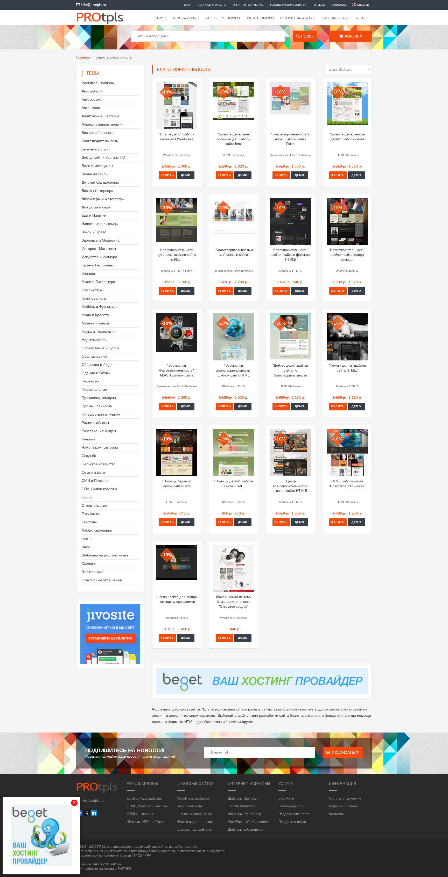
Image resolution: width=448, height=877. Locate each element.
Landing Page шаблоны (144, 798)
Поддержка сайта (292, 822)
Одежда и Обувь (96, 373)
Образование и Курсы (100, 348)
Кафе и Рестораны (98, 265)
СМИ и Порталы (95, 481)
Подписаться (344, 752)
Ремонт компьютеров (100, 447)
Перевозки (91, 381)
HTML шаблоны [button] (185, 18)
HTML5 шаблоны (140, 814)
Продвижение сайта (294, 814)
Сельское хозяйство (99, 464)
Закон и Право (94, 232)
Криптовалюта (94, 298)
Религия (88, 439)
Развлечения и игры (99, 431)
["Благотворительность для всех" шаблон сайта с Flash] (176, 220)
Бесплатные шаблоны (194, 829)
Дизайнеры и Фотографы (103, 199)
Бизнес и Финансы (97, 133)
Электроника (92, 572)
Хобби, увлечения (97, 530)
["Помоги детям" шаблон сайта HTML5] (347, 336)
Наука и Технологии (99, 331)
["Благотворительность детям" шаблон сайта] (347, 103)
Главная (83, 57)
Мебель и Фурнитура (99, 307)
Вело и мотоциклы (97, 166)
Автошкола (91, 108)
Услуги (160, 18)
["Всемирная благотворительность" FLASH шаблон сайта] (176, 332)
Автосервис (91, 99)
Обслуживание (94, 356)
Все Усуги (286, 798)
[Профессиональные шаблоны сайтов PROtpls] (106, 17)
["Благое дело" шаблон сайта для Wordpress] (176, 105)
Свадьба (89, 456)
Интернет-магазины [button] (296, 18)
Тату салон (91, 514)
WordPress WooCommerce (248, 822)
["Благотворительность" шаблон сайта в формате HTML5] (290, 221)
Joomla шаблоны (260, 18)
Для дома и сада (96, 207)
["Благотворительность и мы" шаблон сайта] (233, 216)
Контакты (339, 4)
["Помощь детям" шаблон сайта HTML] (233, 452)
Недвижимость (94, 340)
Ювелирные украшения (102, 580)
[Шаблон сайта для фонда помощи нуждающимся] (176, 562)
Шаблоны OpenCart (243, 798)
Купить (167, 175)
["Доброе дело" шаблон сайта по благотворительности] (290, 336)
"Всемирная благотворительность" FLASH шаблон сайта (176, 370)
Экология (89, 563)
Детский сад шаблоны (100, 182)
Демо (186, 175)
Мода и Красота (95, 315)
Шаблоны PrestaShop (244, 814)
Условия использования (288, 4)
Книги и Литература (98, 282)
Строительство (94, 505)
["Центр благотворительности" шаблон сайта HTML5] (290, 452)
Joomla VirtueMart (241, 806)
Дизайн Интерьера (97, 191)
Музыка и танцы (95, 323)
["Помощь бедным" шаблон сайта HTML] (176, 452)
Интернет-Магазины (99, 249)
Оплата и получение (248, 4)
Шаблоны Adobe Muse (194, 814)
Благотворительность (100, 141)
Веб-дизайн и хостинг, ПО (103, 157)
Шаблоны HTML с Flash (145, 822)
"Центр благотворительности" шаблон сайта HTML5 (290, 486)
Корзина (352, 36)
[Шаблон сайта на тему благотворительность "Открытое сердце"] (233, 568)
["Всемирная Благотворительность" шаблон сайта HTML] (233, 336)
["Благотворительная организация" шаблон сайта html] (233, 101)
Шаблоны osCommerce (245, 829)
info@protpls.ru (93, 5)
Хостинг (362, 18)
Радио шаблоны (95, 423)
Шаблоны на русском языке (105, 555)
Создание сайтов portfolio (98, 864)
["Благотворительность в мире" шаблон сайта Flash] (290, 98)
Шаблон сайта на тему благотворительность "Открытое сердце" (233, 601)
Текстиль (89, 522)
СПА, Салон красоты (99, 489)
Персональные (94, 389)
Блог (187, 4)
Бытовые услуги (95, 149)
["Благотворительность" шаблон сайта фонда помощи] (347, 221)
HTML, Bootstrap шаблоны (147, 806)
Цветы (87, 539)
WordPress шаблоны (223, 18)
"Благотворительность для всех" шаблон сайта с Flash (177, 255)
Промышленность (97, 406)
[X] (86, 813)
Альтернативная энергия (103, 124)
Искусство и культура (99, 257)
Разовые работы (291, 806)
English (363, 4)
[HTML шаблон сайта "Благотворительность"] (347, 452)
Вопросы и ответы (212, 4)
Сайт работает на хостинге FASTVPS (103, 869)
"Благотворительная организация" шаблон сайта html (233, 139)
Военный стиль (94, 174)
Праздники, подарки (99, 398)
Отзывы (320, 4)
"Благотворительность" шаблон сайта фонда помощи (347, 255)
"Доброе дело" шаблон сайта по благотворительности (290, 370)
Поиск (307, 36)
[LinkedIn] (94, 813)
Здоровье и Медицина (101, 240)
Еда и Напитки (94, 215)
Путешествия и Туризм (101, 414)
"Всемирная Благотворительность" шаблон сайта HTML (233, 370)
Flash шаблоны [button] (333, 18)
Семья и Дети (93, 472)
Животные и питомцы (100, 224)
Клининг (88, 273)
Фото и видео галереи (194, 822)
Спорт (87, 497)
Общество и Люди (97, 365)
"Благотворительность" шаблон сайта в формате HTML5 (290, 255)
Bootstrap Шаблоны (98, 83)
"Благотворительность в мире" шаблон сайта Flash (290, 139)
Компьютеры (92, 290)
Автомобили (92, 91)
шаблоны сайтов (156, 847)
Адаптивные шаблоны (100, 116)
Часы (86, 547)
